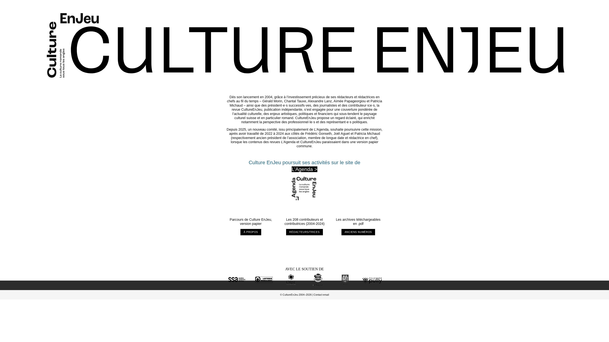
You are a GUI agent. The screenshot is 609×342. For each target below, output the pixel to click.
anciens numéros (358, 232)
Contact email (321, 294)
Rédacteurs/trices (304, 232)
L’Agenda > (304, 169)
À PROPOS (251, 232)
